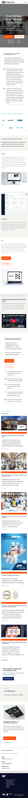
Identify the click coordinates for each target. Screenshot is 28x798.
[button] (26, 2)
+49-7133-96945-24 (6, 763)
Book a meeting (5, 768)
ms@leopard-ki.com (7, 758)
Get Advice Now (8, 678)
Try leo (9, 366)
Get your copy (8, 742)
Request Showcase (9, 738)
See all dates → (5, 659)
